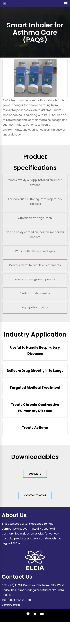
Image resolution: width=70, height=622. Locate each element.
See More (35, 474)
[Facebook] (28, 614)
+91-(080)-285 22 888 (16, 600)
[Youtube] (42, 614)
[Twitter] (35, 614)
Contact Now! (35, 495)
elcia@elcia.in (11, 605)
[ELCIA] (5, 3)
